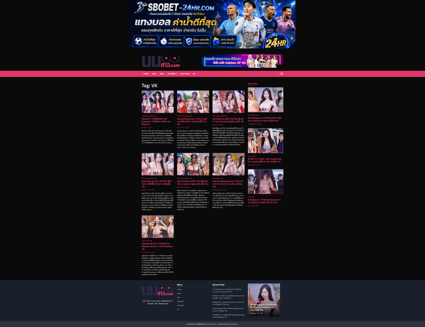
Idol (162, 74)
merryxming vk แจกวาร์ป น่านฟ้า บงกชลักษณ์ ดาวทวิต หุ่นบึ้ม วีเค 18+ (192, 121)
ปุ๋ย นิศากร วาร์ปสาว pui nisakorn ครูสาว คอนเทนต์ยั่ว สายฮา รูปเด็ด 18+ (264, 160)
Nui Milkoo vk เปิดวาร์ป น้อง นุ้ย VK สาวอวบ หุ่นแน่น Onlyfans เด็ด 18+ (228, 120)
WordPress (233, 324)
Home (146, 74)
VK (194, 74)
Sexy (154, 74)
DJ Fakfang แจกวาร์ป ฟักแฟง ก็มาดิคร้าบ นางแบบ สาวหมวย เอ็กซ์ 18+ (264, 119)
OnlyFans (184, 74)
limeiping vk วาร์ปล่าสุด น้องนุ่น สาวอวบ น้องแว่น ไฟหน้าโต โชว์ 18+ (264, 201)
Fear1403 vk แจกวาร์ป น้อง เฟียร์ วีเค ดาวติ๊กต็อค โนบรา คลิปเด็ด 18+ (156, 183)
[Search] (281, 73)
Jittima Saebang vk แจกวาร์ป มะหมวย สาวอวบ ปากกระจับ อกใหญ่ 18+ (227, 183)
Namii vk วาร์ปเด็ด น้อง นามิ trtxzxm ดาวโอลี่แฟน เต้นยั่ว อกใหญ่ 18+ (156, 121)
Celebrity (172, 74)
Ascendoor (212, 324)
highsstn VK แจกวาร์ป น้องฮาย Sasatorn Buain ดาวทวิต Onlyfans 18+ (157, 246)
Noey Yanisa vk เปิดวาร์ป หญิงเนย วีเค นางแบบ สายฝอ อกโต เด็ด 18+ (193, 182)
